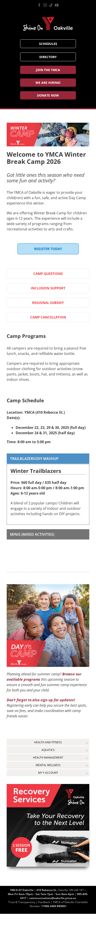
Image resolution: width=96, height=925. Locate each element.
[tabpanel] (48, 494)
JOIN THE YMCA (48, 70)
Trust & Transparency (21, 902)
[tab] (48, 458)
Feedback (44, 902)
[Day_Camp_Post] (48, 586)
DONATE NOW (48, 95)
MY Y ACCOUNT (48, 773)
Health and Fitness (48, 742)
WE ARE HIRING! (48, 82)
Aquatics (48, 750)
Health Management (48, 757)
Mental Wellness (48, 765)
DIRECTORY (48, 57)
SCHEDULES (48, 44)
